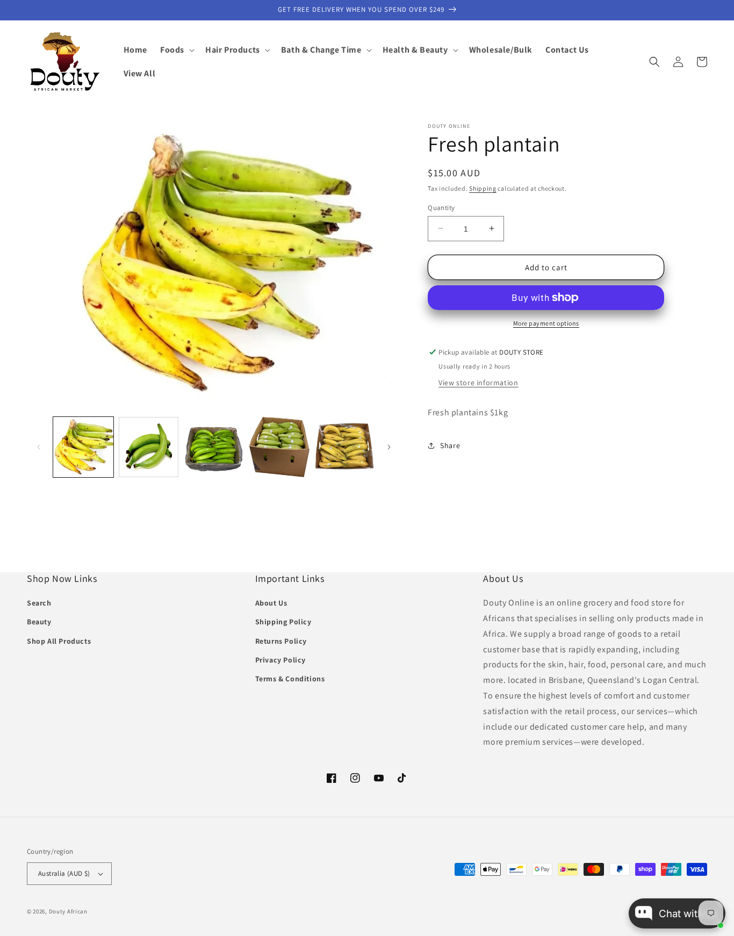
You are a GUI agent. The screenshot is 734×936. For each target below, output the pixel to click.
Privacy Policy (280, 660)
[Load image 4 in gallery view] (279, 447)
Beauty (39, 622)
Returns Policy (281, 641)
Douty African (68, 911)
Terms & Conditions (290, 678)
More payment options (546, 323)
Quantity (441, 207)
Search (39, 603)
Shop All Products (59, 641)
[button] (176, 50)
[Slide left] (39, 447)
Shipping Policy (283, 622)
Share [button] (450, 445)
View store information (478, 382)
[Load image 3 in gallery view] (214, 447)
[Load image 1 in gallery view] (83, 447)
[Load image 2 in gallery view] (149, 447)
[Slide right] (389, 447)
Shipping (482, 188)
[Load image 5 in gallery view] (345, 447)
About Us (271, 603)
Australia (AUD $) (64, 873)
